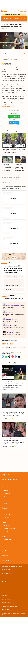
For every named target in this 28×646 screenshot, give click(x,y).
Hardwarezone (6, 106)
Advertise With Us (6, 609)
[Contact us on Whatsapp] (6, 356)
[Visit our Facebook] (16, 356)
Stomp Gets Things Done (9, 528)
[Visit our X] (19, 356)
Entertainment (7, 500)
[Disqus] (14, 320)
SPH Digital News (6, 599)
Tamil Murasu (5, 586)
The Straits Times (6, 569)
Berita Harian (5, 581)
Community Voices (8, 514)
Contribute (23, 11)
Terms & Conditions (6, 602)
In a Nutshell (6, 517)
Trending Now (7, 493)
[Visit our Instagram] (12, 356)
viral (7, 343)
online (3, 343)
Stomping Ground (8, 539)
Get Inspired (6, 525)
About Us (4, 595)
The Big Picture (7, 511)
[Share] (25, 53)
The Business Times (6, 573)
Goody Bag (6, 531)
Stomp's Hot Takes (8, 542)
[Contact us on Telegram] (3, 356)
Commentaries (7, 546)
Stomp (3, 590)
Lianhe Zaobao (5, 577)
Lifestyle (6, 496)
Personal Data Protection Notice (9, 606)
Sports (5, 503)
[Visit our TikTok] (9, 356)
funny (11, 343)
